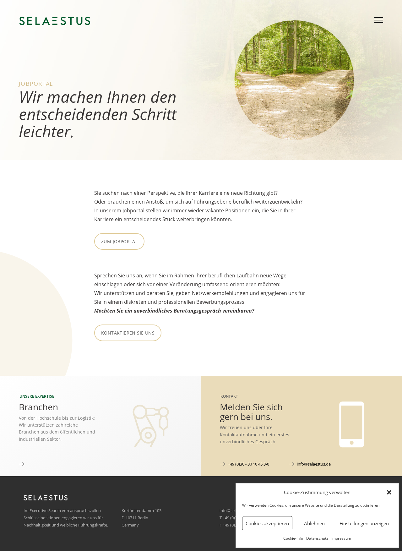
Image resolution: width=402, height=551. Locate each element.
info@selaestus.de (314, 464)
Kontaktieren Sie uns (128, 333)
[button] (389, 492)
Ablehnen (314, 523)
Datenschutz (317, 538)
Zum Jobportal (119, 241)
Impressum (341, 538)
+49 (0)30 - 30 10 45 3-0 (248, 464)
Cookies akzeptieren (267, 523)
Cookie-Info (293, 538)
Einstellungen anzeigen (364, 523)
